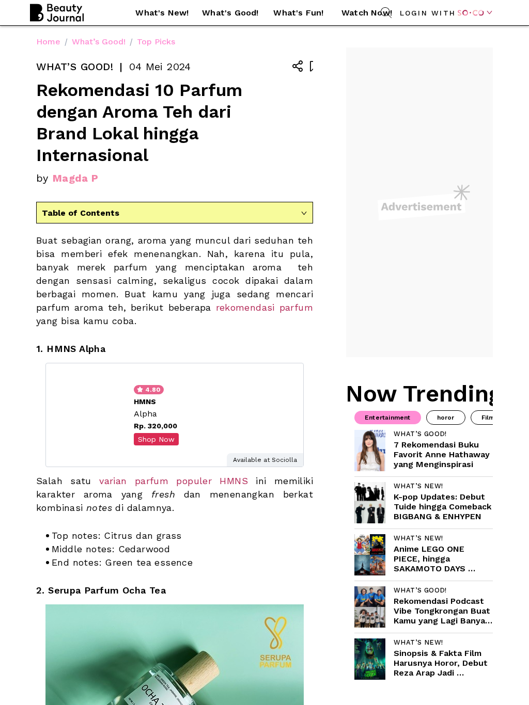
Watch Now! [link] (366, 13)
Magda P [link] (76, 178)
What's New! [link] (162, 13)
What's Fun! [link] (298, 13)
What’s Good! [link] (99, 41)
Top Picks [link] (156, 41)
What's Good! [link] (230, 13)
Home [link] (48, 41)
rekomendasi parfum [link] (265, 307)
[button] (162, 13)
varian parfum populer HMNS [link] (173, 480)
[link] (423, 450)
